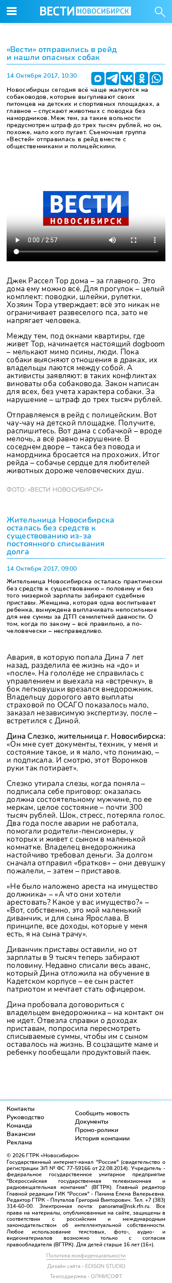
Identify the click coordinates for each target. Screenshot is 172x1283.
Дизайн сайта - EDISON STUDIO (86, 1266)
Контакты (21, 1109)
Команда (19, 1125)
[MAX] (98, 78)
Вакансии (21, 1134)
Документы (91, 1121)
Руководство (25, 1117)
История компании (102, 1138)
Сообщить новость (102, 1113)
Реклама (19, 1142)
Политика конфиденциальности (86, 1255)
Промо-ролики (96, 1130)
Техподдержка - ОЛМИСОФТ (86, 1276)
